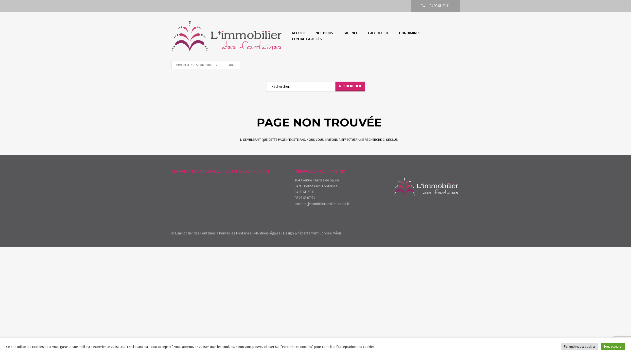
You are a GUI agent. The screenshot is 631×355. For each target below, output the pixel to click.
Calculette (378, 33)
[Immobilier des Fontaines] (226, 37)
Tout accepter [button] (613, 346)
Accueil (299, 33)
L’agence (350, 33)
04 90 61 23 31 (305, 192)
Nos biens (324, 33)
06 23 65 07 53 (305, 197)
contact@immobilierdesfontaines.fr (322, 203)
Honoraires (409, 33)
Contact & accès (307, 38)
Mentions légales (267, 233)
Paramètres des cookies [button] (579, 346)
